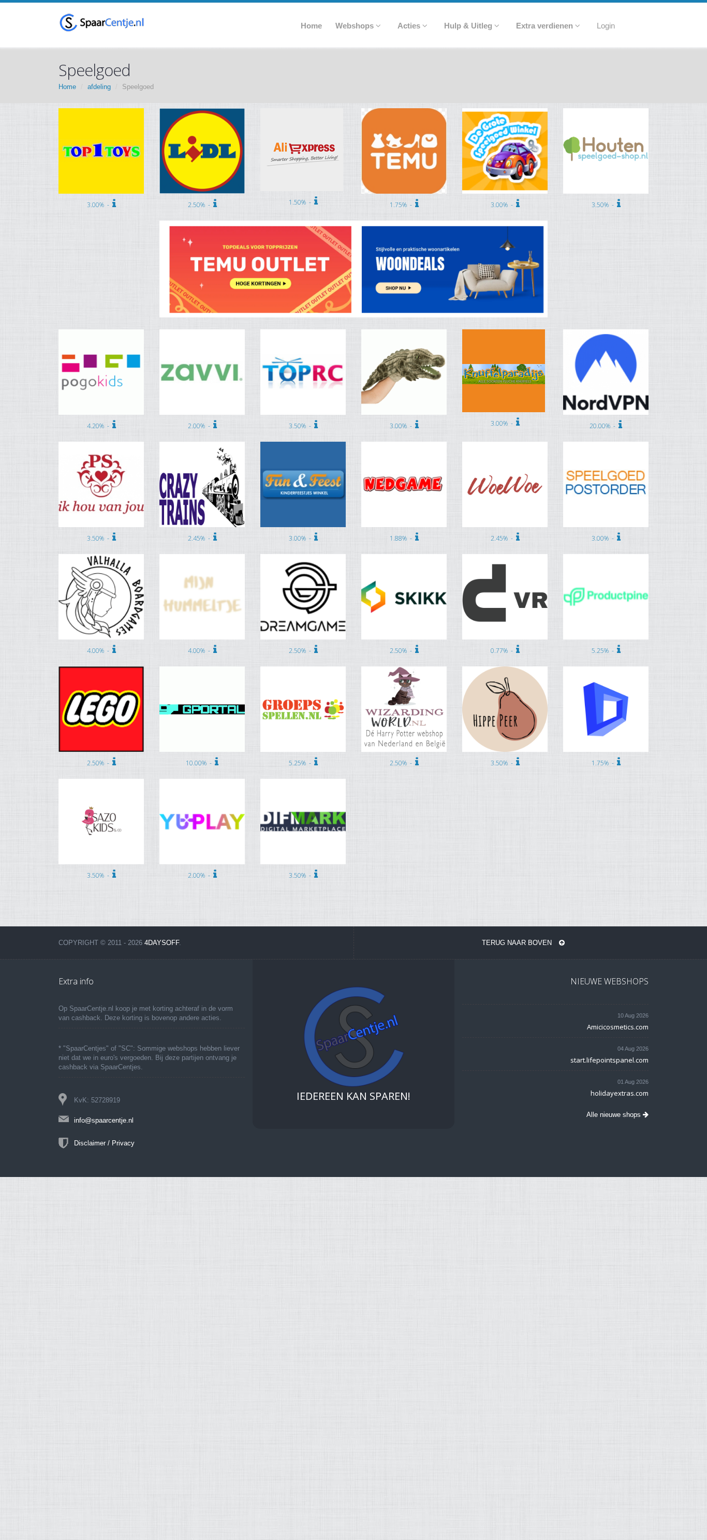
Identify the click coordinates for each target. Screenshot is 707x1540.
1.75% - (402, 204)
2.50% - (200, 204)
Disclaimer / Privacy (104, 1143)
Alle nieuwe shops (614, 1114)
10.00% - (200, 763)
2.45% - (200, 538)
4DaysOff (161, 943)
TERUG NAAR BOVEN (518, 943)
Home (67, 87)
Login (606, 25)
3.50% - (604, 204)
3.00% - (99, 204)
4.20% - (99, 426)
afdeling (99, 87)
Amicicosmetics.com (618, 1026)
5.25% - (604, 650)
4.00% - (99, 650)
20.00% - (604, 426)
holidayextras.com (620, 1093)
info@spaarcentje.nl (104, 1120)
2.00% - (200, 426)
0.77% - (503, 650)
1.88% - (402, 538)
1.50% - (301, 202)
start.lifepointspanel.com (609, 1060)
